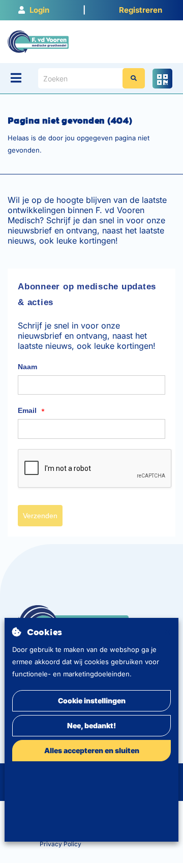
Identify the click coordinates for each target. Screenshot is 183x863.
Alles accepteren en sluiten (91, 750)
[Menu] (16, 77)
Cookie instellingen (92, 700)
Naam (27, 367)
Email (31, 410)
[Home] (38, 41)
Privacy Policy (60, 844)
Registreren (140, 10)
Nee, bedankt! (91, 725)
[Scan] (162, 78)
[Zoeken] (134, 78)
